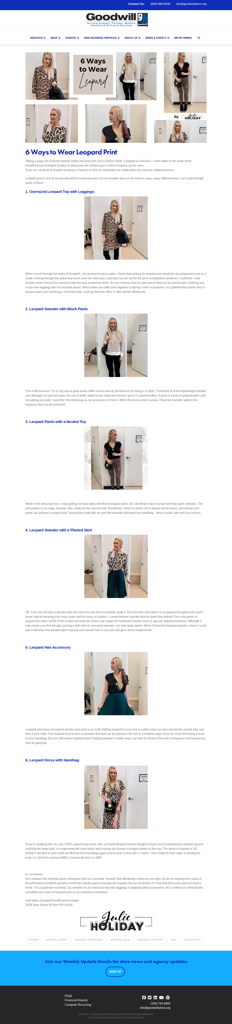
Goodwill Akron (56, 939)
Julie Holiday (192, 939)
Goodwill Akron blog (88, 939)
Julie (173, 939)
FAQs (68, 995)
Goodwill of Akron (150, 939)
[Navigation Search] (199, 38)
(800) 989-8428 (160, 3)
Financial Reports (76, 1000)
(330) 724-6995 (160, 1003)
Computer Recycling (78, 1004)
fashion (33, 939)
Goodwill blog (120, 939)
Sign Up (115, 971)
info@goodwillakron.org (191, 3)
